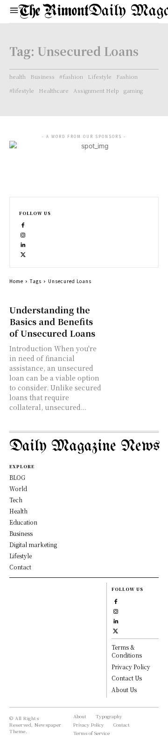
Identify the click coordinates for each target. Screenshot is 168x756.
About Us (124, 690)
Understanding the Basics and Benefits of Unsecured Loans (52, 321)
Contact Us (127, 678)
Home (16, 280)
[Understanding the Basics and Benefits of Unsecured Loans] (132, 317)
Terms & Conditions (127, 651)
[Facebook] (23, 224)
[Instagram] (23, 234)
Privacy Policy (131, 667)
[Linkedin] (23, 244)
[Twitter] (23, 253)
